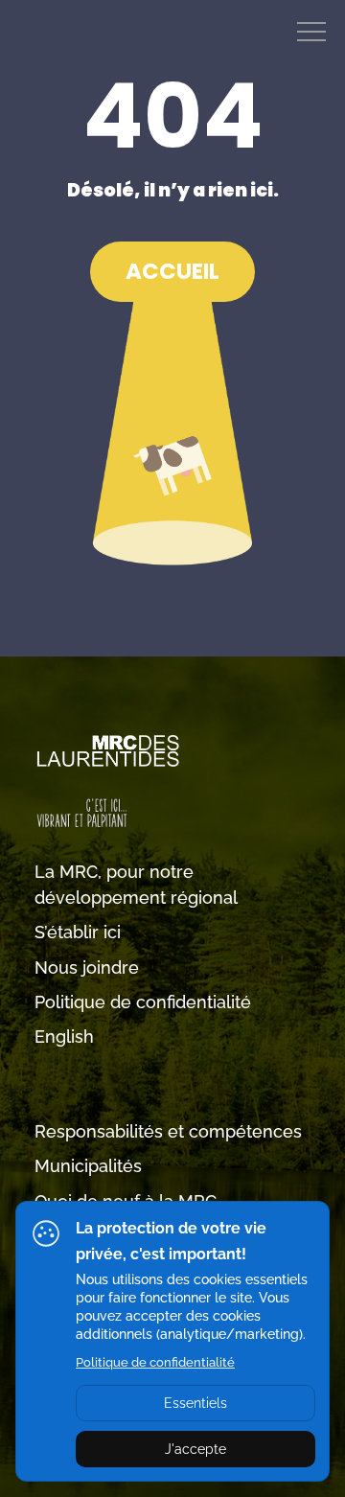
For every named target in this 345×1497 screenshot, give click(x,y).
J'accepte (195, 1449)
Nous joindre (86, 967)
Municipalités (88, 1166)
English (64, 1036)
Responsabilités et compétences (168, 1131)
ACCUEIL (172, 271)
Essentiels (195, 1403)
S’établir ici (77, 932)
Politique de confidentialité (142, 1002)
